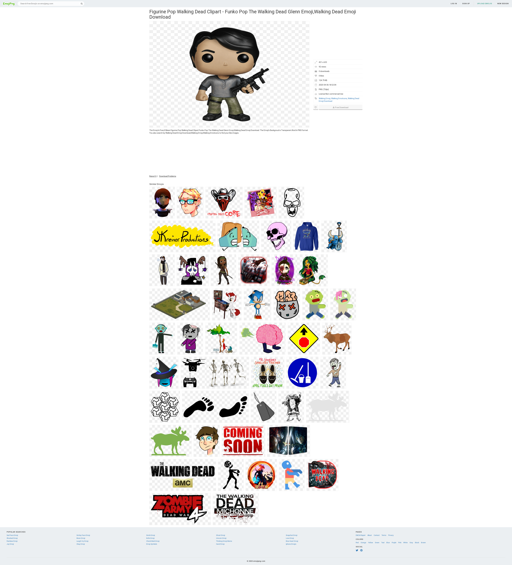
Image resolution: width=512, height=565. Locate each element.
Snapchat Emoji (291, 535)
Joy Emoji (10, 544)
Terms (384, 535)
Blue (388, 543)
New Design (503, 4)
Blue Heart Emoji (292, 541)
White (405, 543)
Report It (153, 176)
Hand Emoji (220, 544)
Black (417, 543)
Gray (411, 543)
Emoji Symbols (151, 544)
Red (357, 543)
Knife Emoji (150, 538)
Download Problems (167, 176)
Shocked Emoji (12, 538)
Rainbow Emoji (12, 541)
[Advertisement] (229, 154)
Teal (382, 543)
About (369, 535)
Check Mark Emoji (152, 541)
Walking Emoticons (339, 98)
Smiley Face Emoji (83, 535)
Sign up (466, 4)
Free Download (341, 107)
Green (377, 543)
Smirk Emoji (150, 535)
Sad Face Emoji (12, 535)
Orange (363, 543)
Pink (399, 543)
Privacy (391, 535)
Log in (454, 4)
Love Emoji (290, 538)
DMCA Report (360, 535)
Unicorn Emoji (221, 538)
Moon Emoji (81, 538)
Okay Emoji (81, 544)
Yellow (370, 543)
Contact (377, 535)
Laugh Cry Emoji (82, 541)
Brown (423, 543)
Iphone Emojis (291, 544)
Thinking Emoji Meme (224, 541)
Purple (394, 543)
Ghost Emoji (220, 535)
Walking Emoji (324, 98)
